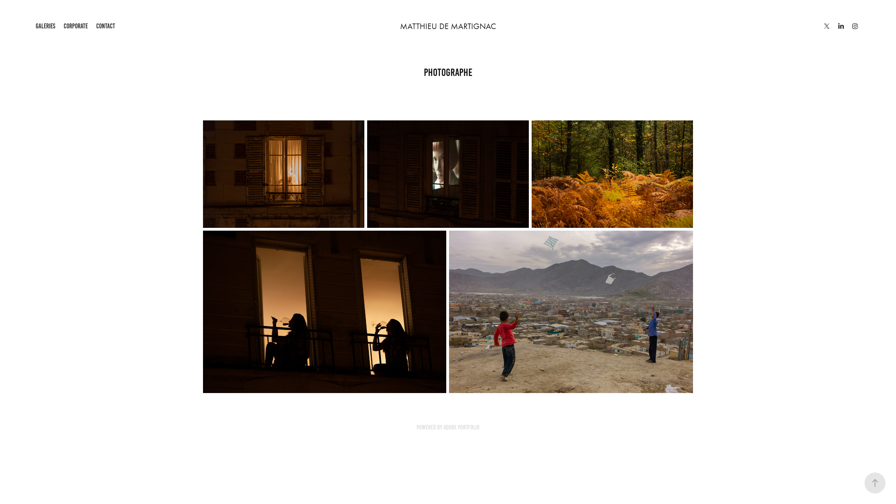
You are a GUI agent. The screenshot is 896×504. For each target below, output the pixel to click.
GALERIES (45, 26)
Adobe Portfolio (461, 427)
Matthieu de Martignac (448, 26)
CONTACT (105, 26)
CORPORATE (76, 26)
